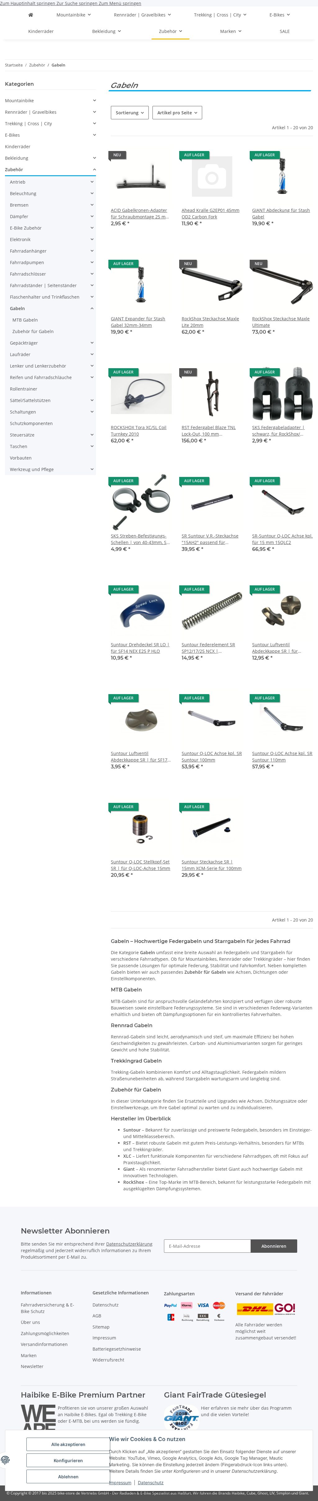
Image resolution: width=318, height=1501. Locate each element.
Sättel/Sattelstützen (30, 400)
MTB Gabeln (25, 320)
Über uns (30, 1322)
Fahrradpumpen (27, 262)
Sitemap (101, 1327)
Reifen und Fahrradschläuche (41, 377)
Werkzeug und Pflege (32, 469)
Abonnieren (273, 1246)
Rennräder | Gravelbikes (31, 112)
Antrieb (17, 182)
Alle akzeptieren (68, 1444)
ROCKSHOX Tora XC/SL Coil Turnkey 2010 (138, 430)
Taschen (18, 446)
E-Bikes (12, 135)
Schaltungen (23, 412)
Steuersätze (22, 435)
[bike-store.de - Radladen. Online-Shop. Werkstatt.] (31, 15)
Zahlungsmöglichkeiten (45, 1333)
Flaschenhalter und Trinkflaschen (45, 297)
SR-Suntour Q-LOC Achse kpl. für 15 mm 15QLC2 (282, 539)
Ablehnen (68, 1476)
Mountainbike (19, 100)
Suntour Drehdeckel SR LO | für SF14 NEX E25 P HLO (140, 648)
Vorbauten (21, 458)
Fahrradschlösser (28, 274)
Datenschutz (151, 1482)
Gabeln (17, 308)
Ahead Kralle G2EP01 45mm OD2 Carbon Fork (210, 213)
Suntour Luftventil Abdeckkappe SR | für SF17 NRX (139, 756)
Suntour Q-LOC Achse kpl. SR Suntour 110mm (282, 756)
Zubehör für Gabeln (33, 331)
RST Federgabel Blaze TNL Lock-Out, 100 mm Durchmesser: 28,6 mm (209, 430)
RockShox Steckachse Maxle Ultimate (281, 322)
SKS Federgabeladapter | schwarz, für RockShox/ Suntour (278, 430)
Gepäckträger (24, 343)
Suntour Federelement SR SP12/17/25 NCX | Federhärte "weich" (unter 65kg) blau (209, 648)
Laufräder (20, 354)
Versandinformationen (44, 1344)
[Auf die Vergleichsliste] (161, 156)
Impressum (120, 1482)
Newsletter (32, 1366)
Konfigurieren (68, 1460)
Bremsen (19, 205)
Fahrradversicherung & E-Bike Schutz (47, 1308)
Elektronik (20, 239)
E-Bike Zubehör (26, 228)
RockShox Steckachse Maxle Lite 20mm (210, 322)
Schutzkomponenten (31, 423)
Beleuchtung (23, 193)
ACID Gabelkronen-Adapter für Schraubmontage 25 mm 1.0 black (140, 213)
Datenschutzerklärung (129, 1244)
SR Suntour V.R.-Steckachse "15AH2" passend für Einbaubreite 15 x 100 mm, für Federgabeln (210, 539)
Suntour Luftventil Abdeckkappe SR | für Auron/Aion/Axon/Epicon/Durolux (282, 648)
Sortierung (127, 113)
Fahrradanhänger (28, 251)
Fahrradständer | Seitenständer (43, 285)
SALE (285, 31)
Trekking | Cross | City (28, 123)
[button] (141, 190)
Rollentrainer (23, 389)
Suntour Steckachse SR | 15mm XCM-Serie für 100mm (212, 865)
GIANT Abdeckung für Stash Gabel (281, 213)
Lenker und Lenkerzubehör (38, 366)
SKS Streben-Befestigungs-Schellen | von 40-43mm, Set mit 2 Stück (140, 539)
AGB (97, 1316)
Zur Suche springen (78, 3)
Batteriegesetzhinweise (117, 1349)
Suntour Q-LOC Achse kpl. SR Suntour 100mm (212, 756)
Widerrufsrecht (108, 1360)
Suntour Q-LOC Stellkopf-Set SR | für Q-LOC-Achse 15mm (140, 865)
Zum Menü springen (120, 3)
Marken (29, 1355)
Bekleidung (16, 158)
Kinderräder (17, 146)
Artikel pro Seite (174, 113)
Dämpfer (19, 216)
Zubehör (14, 169)
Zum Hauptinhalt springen (28, 3)
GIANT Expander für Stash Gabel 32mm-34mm (138, 322)
